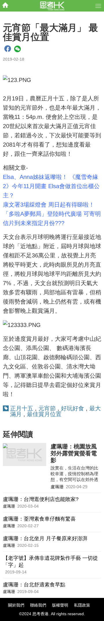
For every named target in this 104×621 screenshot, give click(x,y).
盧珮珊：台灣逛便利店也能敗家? (41, 499)
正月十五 (21, 408)
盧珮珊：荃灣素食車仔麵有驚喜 (39, 519)
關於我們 (16, 605)
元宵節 (47, 408)
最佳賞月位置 (44, 414)
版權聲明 (60, 605)
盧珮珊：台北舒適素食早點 (34, 585)
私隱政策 (82, 605)
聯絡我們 (38, 605)
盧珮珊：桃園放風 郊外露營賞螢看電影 (74, 453)
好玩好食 (72, 408)
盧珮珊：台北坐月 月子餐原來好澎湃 (45, 538)
